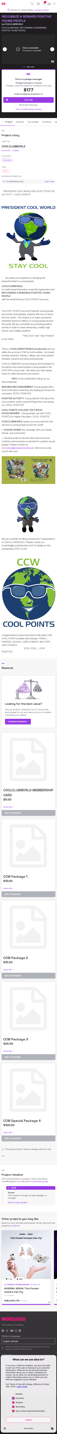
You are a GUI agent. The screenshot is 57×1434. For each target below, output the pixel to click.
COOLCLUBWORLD (13, 24)
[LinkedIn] (20, 1330)
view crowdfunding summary (28, 109)
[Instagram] (16, 1330)
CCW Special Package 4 (22, 1121)
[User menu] (49, 4)
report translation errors (22, 1349)
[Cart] (38, 4)
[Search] (32, 3)
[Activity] (44, 3)
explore (15, 1225)
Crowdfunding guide (38, 1181)
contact (15, 150)
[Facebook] (3, 1330)
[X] (7, 1330)
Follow (28, 100)
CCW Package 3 (15, 1039)
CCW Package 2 (15, 958)
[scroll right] (52, 49)
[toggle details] (50, 1303)
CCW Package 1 (15, 876)
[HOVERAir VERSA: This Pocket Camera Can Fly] (26, 1254)
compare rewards (17, 721)
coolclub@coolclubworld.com (19, 448)
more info (6, 150)
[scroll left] (5, 49)
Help (23, 1181)
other (5, 171)
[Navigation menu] (54, 3)
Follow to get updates (17, 1202)
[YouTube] (11, 1330)
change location (41, 10)
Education (7, 160)
